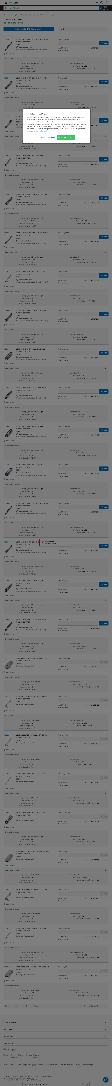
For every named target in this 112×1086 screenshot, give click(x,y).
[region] (56, 126)
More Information (42, 131)
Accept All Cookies (66, 137)
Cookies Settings (48, 137)
